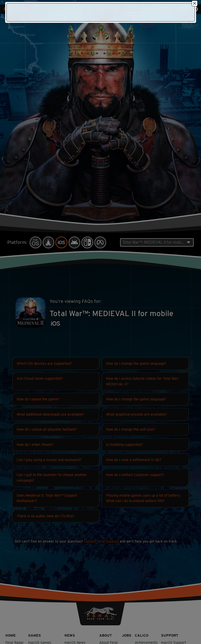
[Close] (195, 3)
